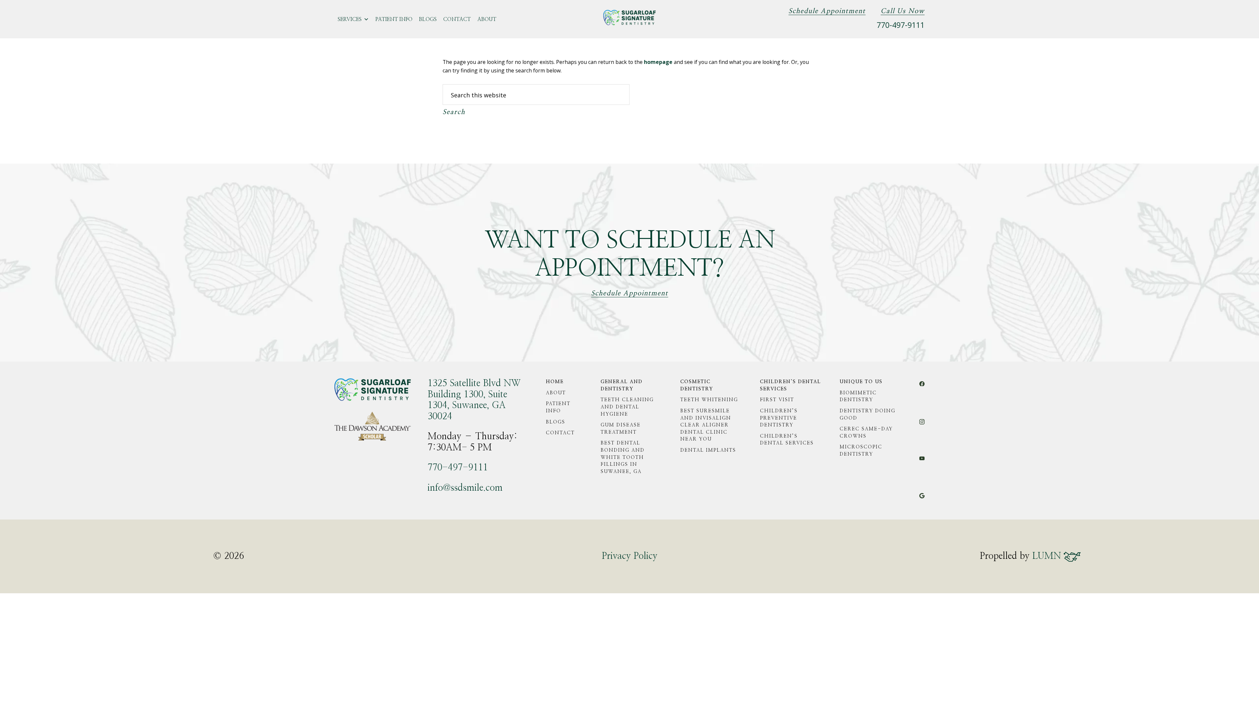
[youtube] (922, 461)
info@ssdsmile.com (465, 488)
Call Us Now (903, 11)
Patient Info (393, 19)
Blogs (428, 19)
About (486, 19)
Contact (457, 19)
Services (350, 19)
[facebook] (922, 387)
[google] (922, 499)
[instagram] (922, 425)
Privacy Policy (629, 556)
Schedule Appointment (827, 11)
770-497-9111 (901, 25)
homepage (658, 62)
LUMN (1048, 556)
